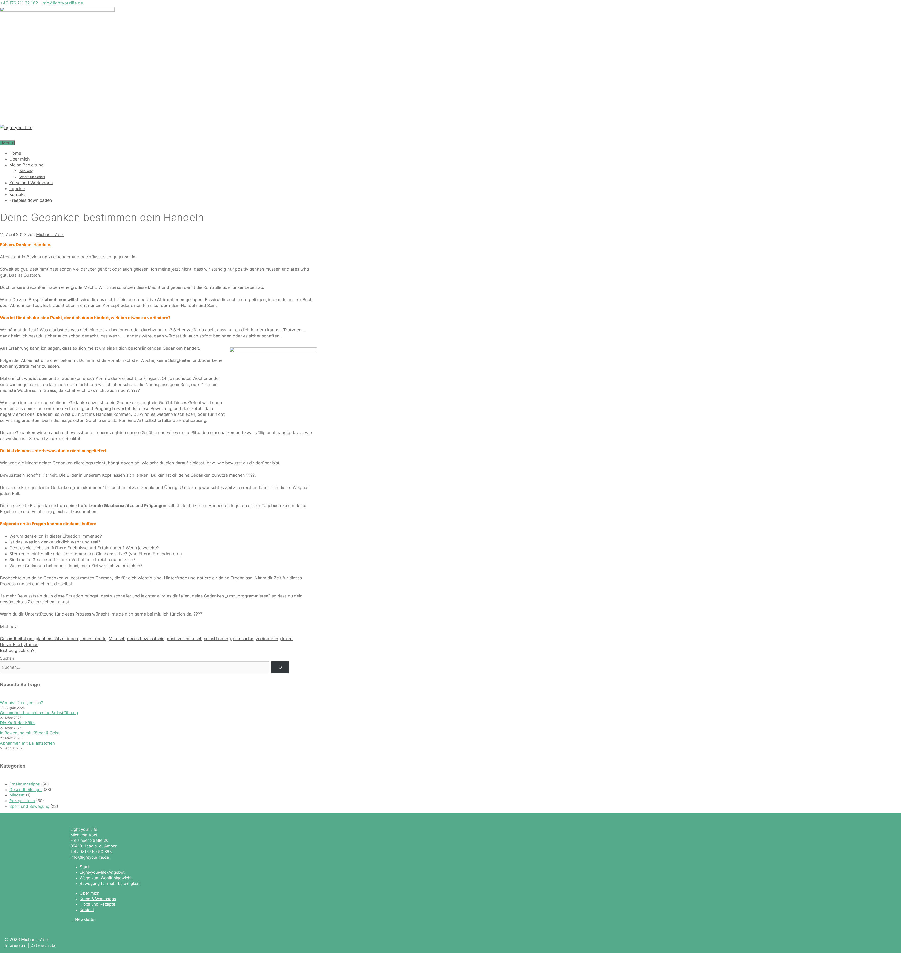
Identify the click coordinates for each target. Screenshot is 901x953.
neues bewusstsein (145, 638)
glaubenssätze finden (57, 638)
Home (15, 153)
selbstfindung (217, 638)
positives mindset (184, 638)
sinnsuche (243, 638)
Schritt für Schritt (32, 177)
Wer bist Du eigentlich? (21, 702)
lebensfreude (93, 638)
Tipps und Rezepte (97, 904)
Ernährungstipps (24, 784)
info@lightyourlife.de (62, 2)
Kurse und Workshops (31, 182)
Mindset (117, 638)
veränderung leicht (274, 638)
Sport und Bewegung (29, 806)
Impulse (17, 188)
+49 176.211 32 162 (19, 2)
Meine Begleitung (26, 164)
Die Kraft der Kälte (17, 722)
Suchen (7, 658)
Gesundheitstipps (17, 638)
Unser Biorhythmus (19, 644)
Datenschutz (43, 945)
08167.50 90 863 (96, 851)
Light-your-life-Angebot (102, 872)
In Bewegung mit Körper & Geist (30, 733)
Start (84, 867)
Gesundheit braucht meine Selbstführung (39, 712)
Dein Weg (26, 171)
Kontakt (17, 194)
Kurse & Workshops (98, 898)
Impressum (16, 945)
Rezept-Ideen (22, 800)
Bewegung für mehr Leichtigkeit (110, 883)
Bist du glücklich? (17, 650)
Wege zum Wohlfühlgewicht (106, 878)
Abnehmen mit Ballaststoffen (27, 743)
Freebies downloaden (30, 200)
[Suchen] (280, 667)
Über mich (19, 159)
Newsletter (85, 919)
